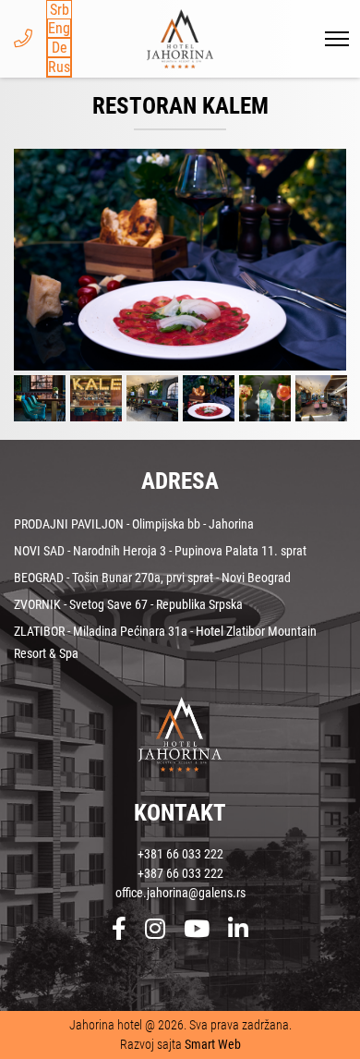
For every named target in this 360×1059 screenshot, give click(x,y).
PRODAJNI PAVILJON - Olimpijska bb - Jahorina (134, 524)
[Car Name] (180, 260)
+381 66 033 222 (180, 853)
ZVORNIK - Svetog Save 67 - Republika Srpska (128, 604)
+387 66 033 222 (180, 873)
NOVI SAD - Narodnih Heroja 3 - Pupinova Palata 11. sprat (160, 550)
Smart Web (213, 1044)
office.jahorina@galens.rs (180, 892)
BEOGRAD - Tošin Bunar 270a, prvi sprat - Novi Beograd (152, 577)
